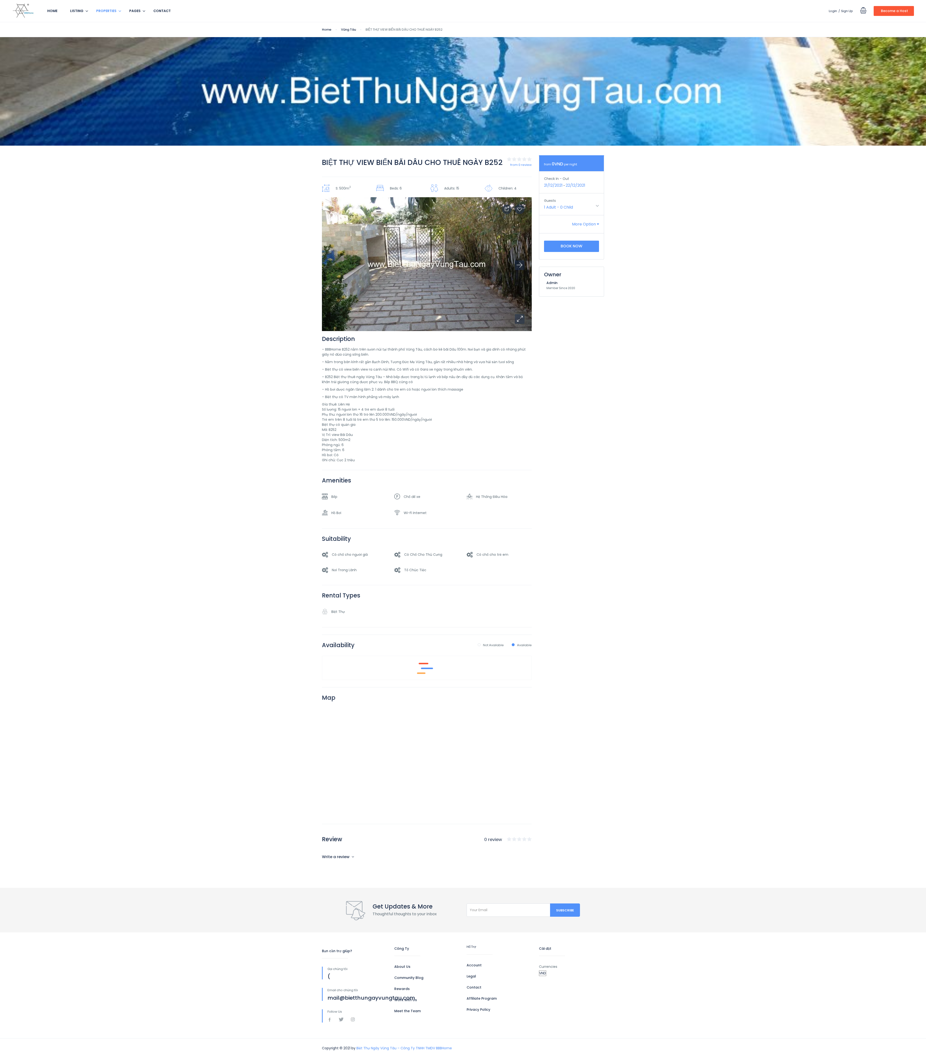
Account (474, 965)
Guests (550, 200)
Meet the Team (407, 1011)
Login (833, 11)
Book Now (571, 246)
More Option (584, 224)
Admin (552, 282)
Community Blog (408, 977)
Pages (135, 10)
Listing (76, 10)
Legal (471, 976)
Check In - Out (556, 178)
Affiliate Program (482, 998)
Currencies (548, 966)
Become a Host (894, 10)
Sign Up (847, 11)
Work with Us (405, 999)
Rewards (402, 988)
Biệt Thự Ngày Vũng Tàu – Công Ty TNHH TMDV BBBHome (404, 1048)
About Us (402, 966)
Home (52, 10)
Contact (162, 10)
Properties (106, 10)
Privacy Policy (478, 1009)
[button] (519, 319)
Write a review (336, 857)
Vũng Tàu (348, 29)
